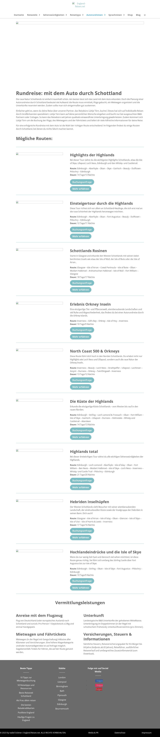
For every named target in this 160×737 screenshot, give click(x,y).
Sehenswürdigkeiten (53, 15)
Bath (62, 690)
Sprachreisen (115, 15)
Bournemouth (62, 708)
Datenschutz (120, 732)
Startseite (19, 15)
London (62, 677)
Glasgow (62, 699)
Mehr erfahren (80, 188)
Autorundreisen (94, 15)
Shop (130, 15)
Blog (138, 15)
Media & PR (93, 732)
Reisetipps (75, 15)
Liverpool (62, 681)
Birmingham (62, 686)
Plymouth (62, 695)
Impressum (147, 732)
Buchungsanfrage (82, 181)
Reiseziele (32, 15)
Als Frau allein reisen (26, 700)
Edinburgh (62, 704)
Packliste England (26, 712)
